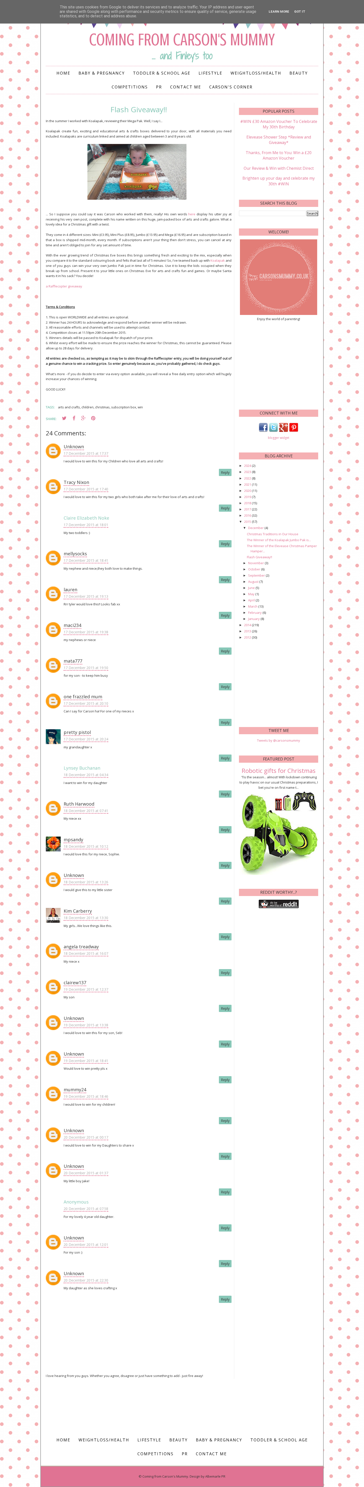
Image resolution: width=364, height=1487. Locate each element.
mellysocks (75, 554)
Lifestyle (210, 73)
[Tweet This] (64, 418)
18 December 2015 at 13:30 (86, 917)
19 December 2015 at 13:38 (86, 1025)
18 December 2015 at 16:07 (86, 953)
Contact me (185, 87)
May (251, 594)
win (140, 407)
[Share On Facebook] (73, 418)
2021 (248, 484)
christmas (102, 407)
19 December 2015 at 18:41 (86, 1060)
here (191, 214)
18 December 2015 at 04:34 (86, 774)
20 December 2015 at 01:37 (86, 1173)
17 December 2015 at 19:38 (86, 632)
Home (63, 73)
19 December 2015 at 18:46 (86, 1096)
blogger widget (278, 438)
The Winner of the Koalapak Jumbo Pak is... (279, 540)
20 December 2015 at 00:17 (86, 1137)
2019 (248, 497)
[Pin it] (93, 418)
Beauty (298, 73)
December (256, 528)
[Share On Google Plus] (83, 418)
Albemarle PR (215, 1476)
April (252, 600)
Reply (225, 472)
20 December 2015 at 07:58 (86, 1208)
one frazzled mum (83, 697)
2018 (248, 503)
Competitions (130, 87)
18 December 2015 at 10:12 (86, 846)
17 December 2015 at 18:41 (86, 560)
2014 (248, 625)
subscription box (123, 407)
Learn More (279, 11)
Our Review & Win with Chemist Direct (279, 168)
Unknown (74, 446)
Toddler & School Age (161, 73)
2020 (248, 490)
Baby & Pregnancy (101, 73)
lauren (70, 589)
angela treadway (81, 947)
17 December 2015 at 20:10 (86, 703)
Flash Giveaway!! (259, 557)
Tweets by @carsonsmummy (278, 740)
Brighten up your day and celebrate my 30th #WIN (278, 180)
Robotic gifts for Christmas (278, 770)
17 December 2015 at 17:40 (86, 489)
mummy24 (75, 1090)
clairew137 (75, 982)
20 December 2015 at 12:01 (86, 1244)
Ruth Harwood (79, 804)
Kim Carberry (78, 911)
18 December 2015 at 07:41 (86, 810)
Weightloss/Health (256, 73)
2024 (248, 465)
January (254, 619)
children (87, 407)
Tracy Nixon (76, 482)
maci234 (72, 625)
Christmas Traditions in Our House (272, 534)
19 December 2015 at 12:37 (86, 989)
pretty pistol (77, 732)
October (254, 569)
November (256, 563)
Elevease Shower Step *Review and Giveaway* (278, 139)
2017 (248, 509)
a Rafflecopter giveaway (64, 286)
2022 (248, 478)
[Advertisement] (278, 365)
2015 (248, 521)
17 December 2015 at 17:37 (86, 453)
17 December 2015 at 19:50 (86, 667)
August (253, 581)
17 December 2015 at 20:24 (86, 739)
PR (159, 87)
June (252, 588)
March (253, 606)
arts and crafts (69, 407)
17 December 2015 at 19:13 (86, 596)
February (255, 612)
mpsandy (73, 839)
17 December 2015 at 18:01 (86, 524)
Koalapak (217, 260)
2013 (248, 631)
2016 (248, 515)
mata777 (73, 661)
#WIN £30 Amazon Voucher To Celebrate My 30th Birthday (278, 124)
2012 (248, 637)
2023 (248, 472)
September (257, 575)
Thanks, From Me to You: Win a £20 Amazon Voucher (279, 155)
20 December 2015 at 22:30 (86, 1280)
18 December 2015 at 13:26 (86, 882)
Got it (299, 11)
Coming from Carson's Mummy (182, 40)
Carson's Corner (231, 87)
